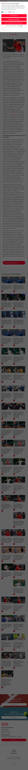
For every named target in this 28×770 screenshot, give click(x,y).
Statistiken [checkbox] (12, 12)
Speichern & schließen (14, 19)
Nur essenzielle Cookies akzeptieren (14, 23)
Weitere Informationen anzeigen (13, 25)
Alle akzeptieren (14, 15)
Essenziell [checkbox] (5, 12)
